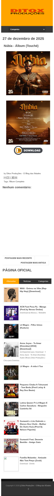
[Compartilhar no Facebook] (13, 177)
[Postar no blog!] (7, 177)
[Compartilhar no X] (10, 177)
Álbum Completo (16, 181)
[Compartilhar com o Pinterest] (16, 177)
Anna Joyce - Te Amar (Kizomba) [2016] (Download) (30, 346)
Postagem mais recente (18, 258)
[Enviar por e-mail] (5, 177)
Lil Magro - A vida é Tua (31, 366)
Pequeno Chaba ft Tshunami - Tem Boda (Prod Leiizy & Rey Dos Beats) (34, 387)
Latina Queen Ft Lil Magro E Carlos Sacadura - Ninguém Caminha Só (33, 406)
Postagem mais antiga (33, 263)
